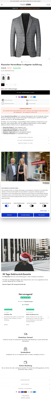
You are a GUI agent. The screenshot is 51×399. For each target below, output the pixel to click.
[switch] (19, 206)
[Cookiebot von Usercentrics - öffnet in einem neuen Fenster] (43, 183)
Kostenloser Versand (25, 137)
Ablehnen (9, 214)
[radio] (3, 78)
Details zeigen (43, 210)
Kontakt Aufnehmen (25, 388)
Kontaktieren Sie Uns (39, 354)
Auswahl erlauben (25, 214)
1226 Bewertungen (28, 301)
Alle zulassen (41, 214)
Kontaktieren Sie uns (25, 143)
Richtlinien (25, 384)
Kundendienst (25, 380)
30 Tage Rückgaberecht (25, 140)
